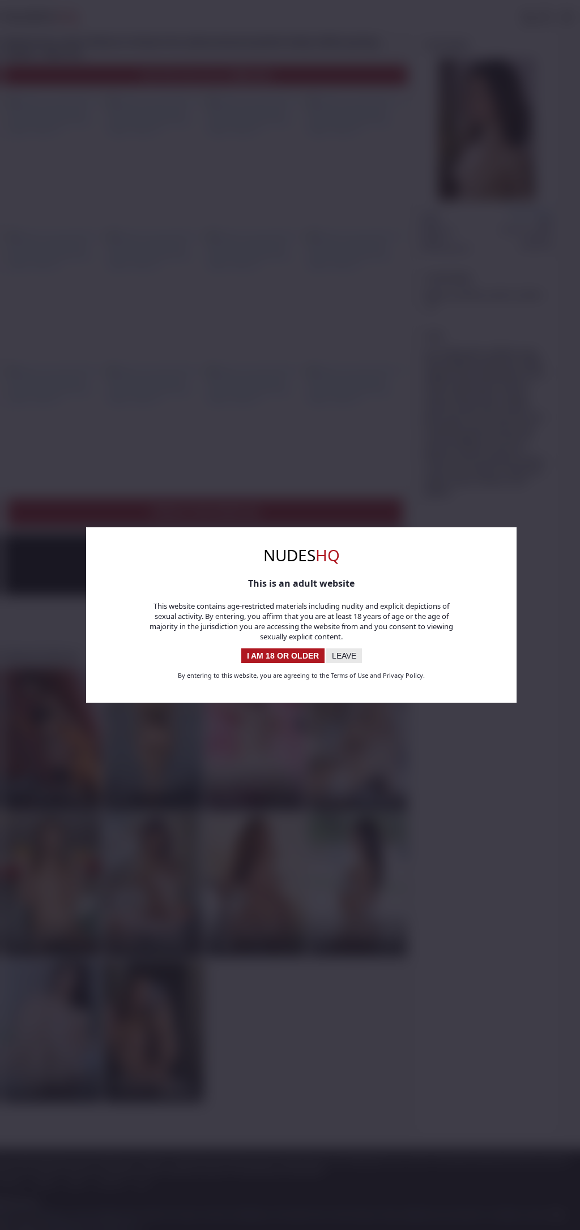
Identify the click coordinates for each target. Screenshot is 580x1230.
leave (344, 655)
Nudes (301, 555)
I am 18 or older (283, 655)
